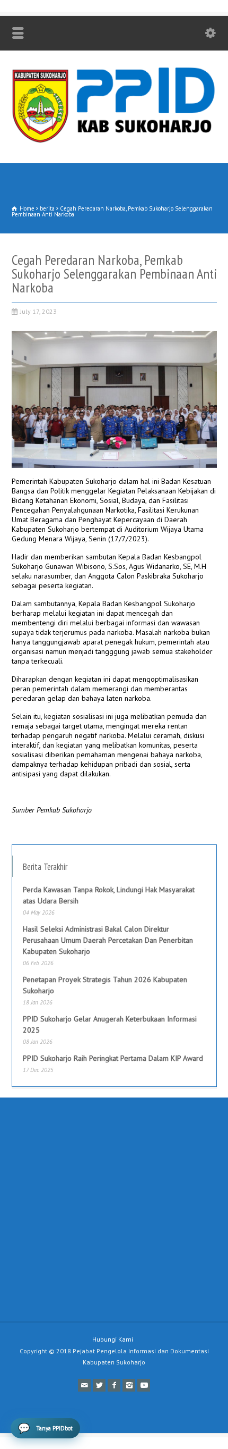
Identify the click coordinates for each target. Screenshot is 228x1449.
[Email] (84, 1385)
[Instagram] (128, 1385)
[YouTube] (143, 1385)
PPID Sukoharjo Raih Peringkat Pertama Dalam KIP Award (113, 1058)
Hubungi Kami (112, 1339)
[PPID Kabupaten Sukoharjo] (114, 140)
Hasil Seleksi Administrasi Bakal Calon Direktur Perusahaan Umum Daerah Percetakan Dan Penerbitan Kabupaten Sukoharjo (108, 940)
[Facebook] (114, 1385)
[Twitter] (99, 1385)
